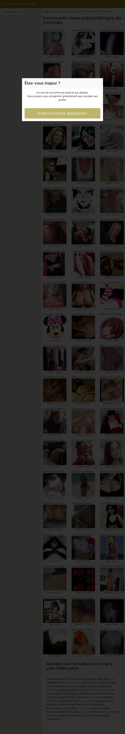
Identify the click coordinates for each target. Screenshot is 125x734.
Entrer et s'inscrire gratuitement (62, 113)
